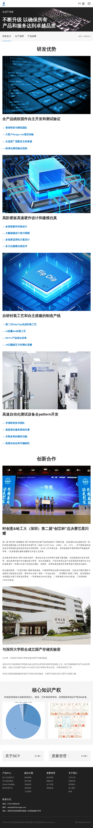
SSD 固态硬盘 (7, 781)
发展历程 (72, 781)
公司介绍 (72, 777)
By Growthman (49, 822)
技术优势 (49, 777)
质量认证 (49, 781)
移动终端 (27, 777)
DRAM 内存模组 (8, 784)
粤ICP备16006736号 (83, 822)
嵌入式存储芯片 (8, 777)
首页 (80, 36)
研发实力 (6, 36)
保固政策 (49, 788)
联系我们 (72, 784)
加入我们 (72, 788)
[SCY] (3, 3)
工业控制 (27, 791)
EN (79, 4)
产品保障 (32, 36)
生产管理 (49, 784)
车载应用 (27, 784)
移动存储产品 (7, 788)
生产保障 (19, 36)
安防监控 (27, 788)
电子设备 (27, 781)
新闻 (70, 791)
